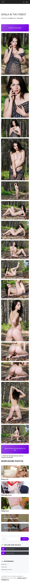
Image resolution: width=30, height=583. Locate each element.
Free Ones (4, 567)
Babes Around (14, 455)
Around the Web (6, 455)
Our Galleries (9, 457)
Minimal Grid (21, 578)
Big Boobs (20, 18)
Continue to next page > (15, 28)
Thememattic (5, 579)
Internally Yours (6, 495)
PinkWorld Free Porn (6, 569)
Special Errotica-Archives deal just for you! (15, 449)
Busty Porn (4, 564)
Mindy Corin (5, 511)
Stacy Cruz (4, 479)
